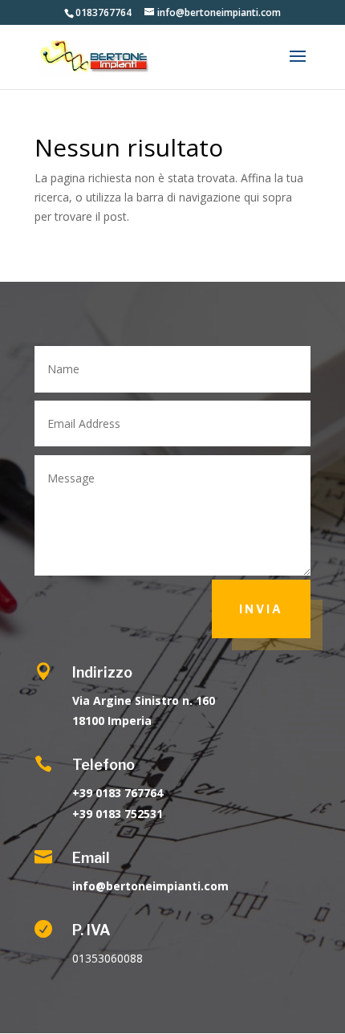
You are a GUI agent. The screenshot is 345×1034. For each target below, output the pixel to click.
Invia (261, 609)
